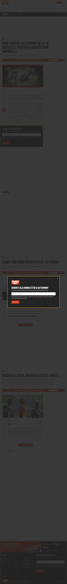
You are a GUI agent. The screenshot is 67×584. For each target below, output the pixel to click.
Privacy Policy (39, 296)
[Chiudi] (57, 278)
